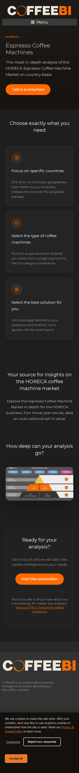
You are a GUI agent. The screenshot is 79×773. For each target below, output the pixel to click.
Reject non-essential (42, 741)
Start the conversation (39, 579)
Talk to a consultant (28, 89)
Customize (13, 742)
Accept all (16, 758)
